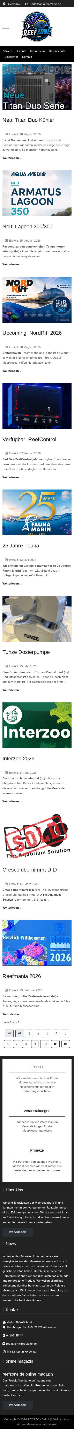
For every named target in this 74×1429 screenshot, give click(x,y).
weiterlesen (17, 1232)
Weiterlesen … (12, 157)
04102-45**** (14, 1335)
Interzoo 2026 (18, 758)
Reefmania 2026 (21, 976)
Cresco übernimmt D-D (29, 870)
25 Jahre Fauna (20, 546)
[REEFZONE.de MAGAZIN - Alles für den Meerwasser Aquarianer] (37, 26)
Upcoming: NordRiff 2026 (32, 333)
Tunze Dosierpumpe (26, 652)
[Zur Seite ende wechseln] (65, 1044)
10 (45, 1044)
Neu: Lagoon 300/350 (27, 226)
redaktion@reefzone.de (45, 4)
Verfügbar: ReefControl (29, 439)
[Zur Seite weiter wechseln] (55, 1044)
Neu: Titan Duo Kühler (28, 120)
